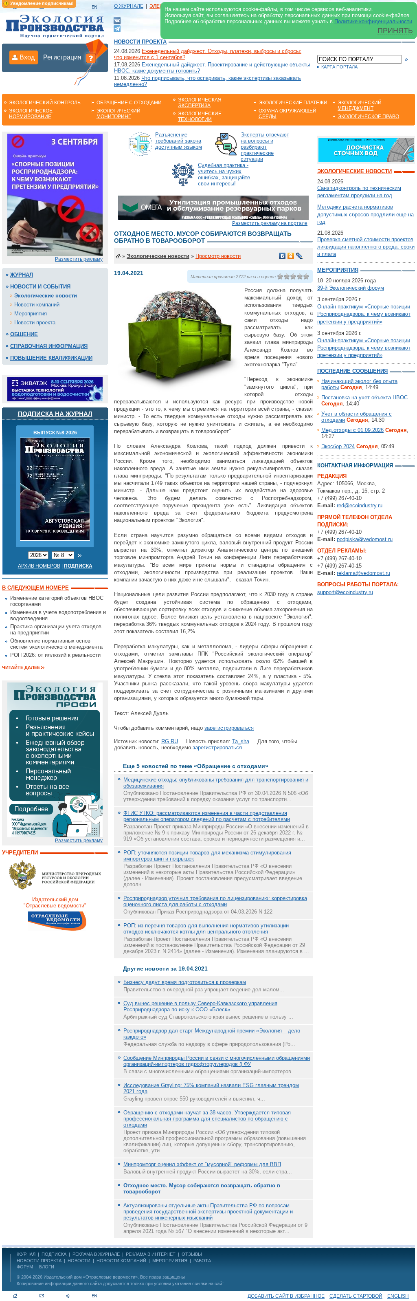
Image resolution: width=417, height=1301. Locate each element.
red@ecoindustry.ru (359, 505)
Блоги (46, 1266)
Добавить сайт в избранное (286, 1296)
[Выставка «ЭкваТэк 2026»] (55, 388)
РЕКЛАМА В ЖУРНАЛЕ (96, 1254)
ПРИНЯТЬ (395, 30)
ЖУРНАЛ (26, 1254)
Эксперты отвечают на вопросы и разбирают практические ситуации (265, 147)
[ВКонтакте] (117, 20)
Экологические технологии (200, 116)
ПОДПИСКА (54, 1254)
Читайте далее (21, 667)
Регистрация (62, 57)
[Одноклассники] (291, 256)
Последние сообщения (352, 371)
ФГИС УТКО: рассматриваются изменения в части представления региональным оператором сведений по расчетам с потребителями (206, 816)
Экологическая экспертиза (200, 102)
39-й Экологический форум (350, 288)
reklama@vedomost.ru (363, 573)
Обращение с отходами (129, 103)
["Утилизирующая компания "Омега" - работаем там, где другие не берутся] (213, 207)
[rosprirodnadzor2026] (55, 194)
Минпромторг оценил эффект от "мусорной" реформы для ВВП (202, 1164)
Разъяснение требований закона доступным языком (178, 141)
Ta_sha (240, 741)
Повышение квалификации (51, 358)
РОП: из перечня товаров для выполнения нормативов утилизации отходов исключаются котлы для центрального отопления (206, 928)
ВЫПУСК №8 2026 (55, 433)
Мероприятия (30, 313)
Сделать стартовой (355, 1296)
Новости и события (40, 287)
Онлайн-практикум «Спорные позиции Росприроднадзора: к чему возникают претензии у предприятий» (363, 314)
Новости (79, 1260)
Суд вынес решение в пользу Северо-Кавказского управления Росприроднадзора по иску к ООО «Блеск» (200, 1006)
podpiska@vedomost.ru (365, 539)
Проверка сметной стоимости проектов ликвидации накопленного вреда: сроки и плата (366, 246)
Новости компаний (36, 305)
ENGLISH (398, 1296)
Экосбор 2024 (338, 446)
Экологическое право (368, 116)
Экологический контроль (45, 103)
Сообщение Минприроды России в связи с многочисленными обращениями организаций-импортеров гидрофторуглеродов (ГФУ (216, 1061)
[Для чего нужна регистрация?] (91, 58)
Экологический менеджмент (360, 105)
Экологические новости (45, 296)
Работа (202, 1260)
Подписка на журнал (55, 413)
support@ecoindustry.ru (345, 592)
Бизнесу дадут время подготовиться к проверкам (184, 982)
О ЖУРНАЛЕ (128, 6)
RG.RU (169, 741)
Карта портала (339, 66)
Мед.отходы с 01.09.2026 (352, 430)
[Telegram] (117, 28)
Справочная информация (49, 346)
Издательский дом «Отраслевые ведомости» (91, 1277)
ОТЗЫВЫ (192, 1254)
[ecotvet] (55, 759)
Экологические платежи (293, 103)
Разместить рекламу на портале (269, 223)
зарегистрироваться (229, 728)
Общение (24, 334)
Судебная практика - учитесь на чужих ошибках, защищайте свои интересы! (224, 174)
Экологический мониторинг (118, 113)
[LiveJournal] (299, 256)
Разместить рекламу (79, 259)
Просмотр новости (218, 256)
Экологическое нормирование (31, 113)
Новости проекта (140, 42)
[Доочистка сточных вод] (366, 149)
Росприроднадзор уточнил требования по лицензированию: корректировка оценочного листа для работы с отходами (215, 901)
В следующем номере (35, 588)
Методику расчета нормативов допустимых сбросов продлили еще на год (365, 214)
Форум (25, 1266)
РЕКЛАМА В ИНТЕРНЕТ (151, 1254)
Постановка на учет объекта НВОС (364, 397)
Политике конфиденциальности (373, 21)
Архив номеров (39, 566)
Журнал (21, 275)
